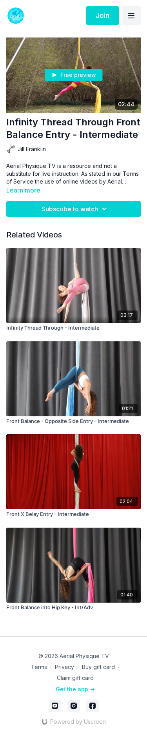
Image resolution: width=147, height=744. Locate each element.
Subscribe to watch (70, 209)
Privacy (64, 667)
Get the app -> (75, 689)
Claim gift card (75, 677)
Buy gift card (98, 667)
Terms (39, 667)
